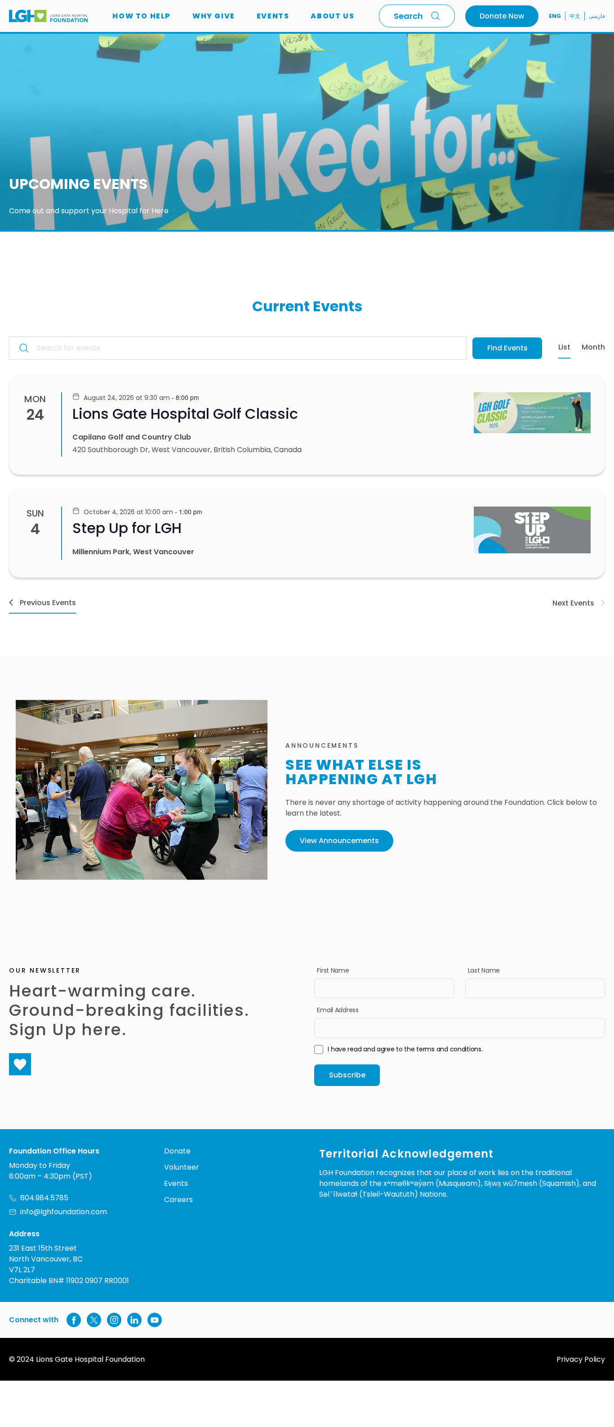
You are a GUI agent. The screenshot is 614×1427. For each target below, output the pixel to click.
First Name (333, 970)
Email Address (337, 1009)
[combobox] (417, 15)
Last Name (484, 970)
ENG (555, 16)
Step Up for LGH (127, 528)
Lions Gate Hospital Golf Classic (185, 414)
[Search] (437, 15)
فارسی (597, 16)
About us (332, 16)
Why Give (213, 16)
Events (273, 16)
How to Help (141, 16)
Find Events (507, 348)
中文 (575, 16)
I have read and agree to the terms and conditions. (405, 1049)
